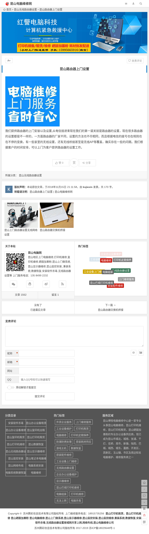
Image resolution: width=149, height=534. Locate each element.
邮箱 (12, 362)
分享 (88, 162)
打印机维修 (77, 494)
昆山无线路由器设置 (25, 9)
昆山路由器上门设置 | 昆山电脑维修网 (51, 191)
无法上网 (120, 287)
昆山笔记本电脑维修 (36, 458)
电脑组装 (108, 265)
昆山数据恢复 (36, 444)
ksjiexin (87, 187)
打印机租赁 (82, 428)
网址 (9, 370)
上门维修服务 (126, 277)
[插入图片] (141, 352)
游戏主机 (61, 448)
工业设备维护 (64, 428)
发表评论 (136, 60)
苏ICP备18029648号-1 (102, 528)
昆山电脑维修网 (21, 3)
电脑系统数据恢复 (16, 472)
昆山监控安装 (15, 458)
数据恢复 (76, 448)
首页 (8, 9)
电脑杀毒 (76, 500)
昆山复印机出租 (36, 430)
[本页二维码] (144, 522)
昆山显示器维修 (36, 451)
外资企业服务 (64, 422)
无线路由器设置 (121, 265)
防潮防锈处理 (96, 282)
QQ (9, 379)
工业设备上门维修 (94, 269)
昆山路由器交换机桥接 (52, 230)
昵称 (12, 353)
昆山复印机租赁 (16, 437)
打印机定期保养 (122, 258)
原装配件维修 (115, 280)
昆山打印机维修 (16, 444)
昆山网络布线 (15, 465)
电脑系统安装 (36, 465)
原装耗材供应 (83, 441)
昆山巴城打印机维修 (101, 278)
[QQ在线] (29, 284)
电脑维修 (106, 256)
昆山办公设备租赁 (36, 423)
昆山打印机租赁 (36, 437)
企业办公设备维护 (66, 474)
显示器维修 (107, 289)
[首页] (144, 483)
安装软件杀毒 (15, 423)
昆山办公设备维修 (16, 430)
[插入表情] (133, 352)
